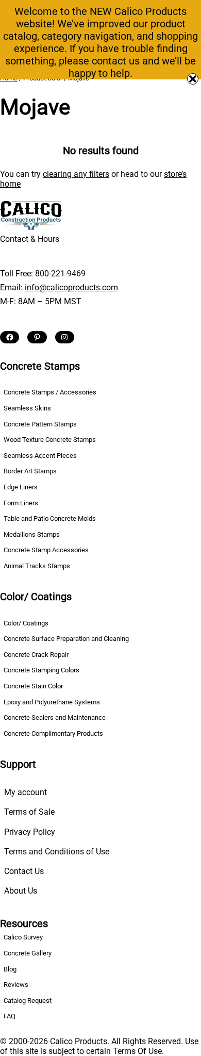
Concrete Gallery (28, 953)
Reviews (16, 984)
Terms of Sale (29, 812)
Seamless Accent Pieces (40, 455)
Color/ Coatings (26, 623)
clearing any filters (76, 174)
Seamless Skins (27, 408)
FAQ (9, 1016)
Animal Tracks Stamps (37, 566)
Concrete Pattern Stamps (40, 424)
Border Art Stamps (30, 471)
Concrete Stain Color (33, 686)
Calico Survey (23, 937)
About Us (20, 891)
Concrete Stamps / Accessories (50, 392)
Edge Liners (21, 487)
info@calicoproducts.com (71, 287)
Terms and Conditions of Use (56, 851)
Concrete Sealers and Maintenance (55, 717)
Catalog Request (28, 1000)
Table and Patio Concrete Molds (50, 518)
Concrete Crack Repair (36, 654)
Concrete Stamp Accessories (46, 550)
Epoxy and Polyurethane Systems (52, 702)
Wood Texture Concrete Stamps (50, 439)
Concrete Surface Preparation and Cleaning (66, 638)
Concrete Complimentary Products (53, 733)
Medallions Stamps (32, 534)
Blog (10, 969)
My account (25, 792)
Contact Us (24, 871)
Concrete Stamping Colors (41, 670)
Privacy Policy (29, 832)
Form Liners (21, 503)
